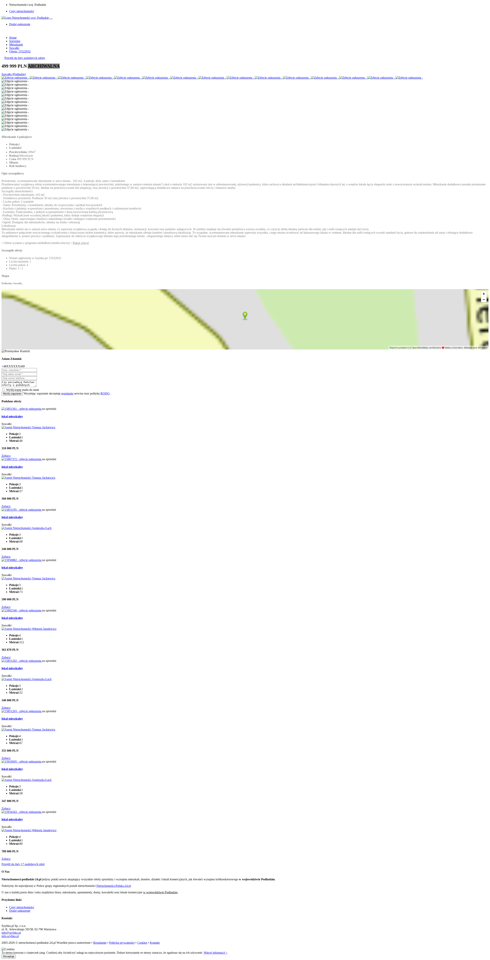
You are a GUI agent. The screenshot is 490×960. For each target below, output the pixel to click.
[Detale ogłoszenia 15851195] (22, 509)
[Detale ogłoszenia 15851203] (22, 711)
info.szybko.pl (10, 936)
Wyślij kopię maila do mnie (22, 389)
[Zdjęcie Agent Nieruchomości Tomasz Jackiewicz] (28, 427)
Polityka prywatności (122, 942)
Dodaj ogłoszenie (19, 910)
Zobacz (6, 455)
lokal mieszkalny (12, 416)
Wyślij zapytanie (12, 393)
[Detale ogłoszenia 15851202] (22, 660)
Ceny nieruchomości (21, 11)
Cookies (142, 942)
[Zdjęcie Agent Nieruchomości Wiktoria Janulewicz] (29, 628)
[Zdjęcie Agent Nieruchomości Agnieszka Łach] (26, 528)
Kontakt (155, 942)
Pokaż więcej (81, 243)
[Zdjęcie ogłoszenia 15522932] (16, 77)
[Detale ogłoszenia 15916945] (22, 761)
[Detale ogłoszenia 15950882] (22, 560)
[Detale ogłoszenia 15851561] (22, 408)
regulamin (67, 393)
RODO (104, 393)
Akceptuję (8, 956)
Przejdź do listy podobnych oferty (24, 58)
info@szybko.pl (11, 932)
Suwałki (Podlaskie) (14, 74)
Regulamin (99, 942)
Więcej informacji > (215, 952)
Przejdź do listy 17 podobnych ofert (23, 864)
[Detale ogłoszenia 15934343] (22, 812)
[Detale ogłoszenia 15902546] (22, 610)
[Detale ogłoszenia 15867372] (22, 459)
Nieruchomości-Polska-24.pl (113, 885)
